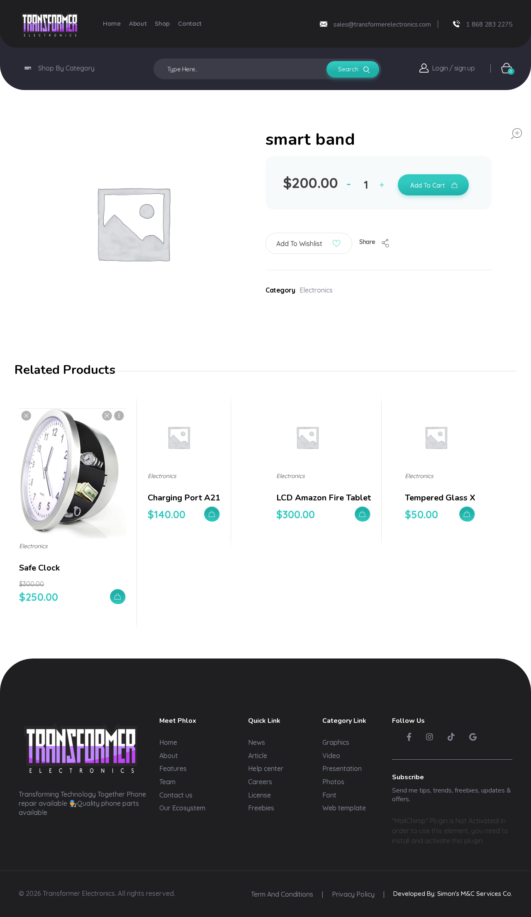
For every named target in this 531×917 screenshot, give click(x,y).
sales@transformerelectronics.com (382, 24)
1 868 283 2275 (489, 24)
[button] (384, 186)
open (516, 133)
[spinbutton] (367, 184)
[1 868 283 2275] (456, 23)
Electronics (316, 290)
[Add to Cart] (118, 596)
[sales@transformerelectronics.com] (323, 24)
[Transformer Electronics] (50, 23)
